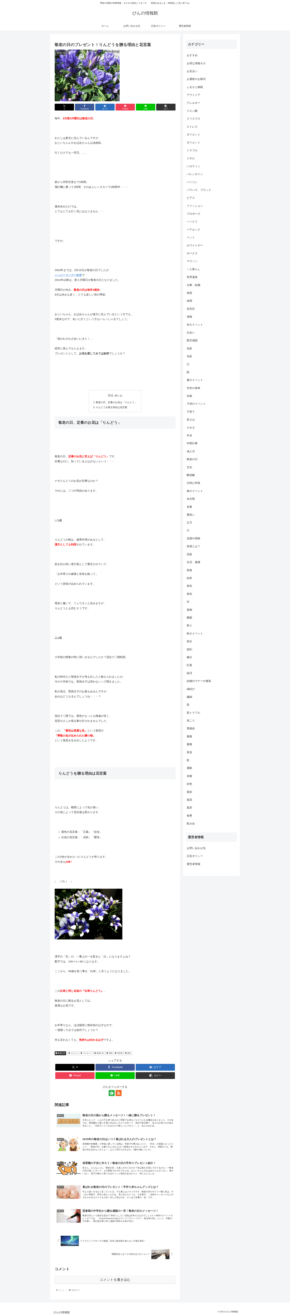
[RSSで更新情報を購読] (119, 1093)
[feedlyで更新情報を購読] (112, 1093)
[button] (166, 107)
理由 (110, 1053)
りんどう (74, 1053)
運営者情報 (193, 864)
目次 (110, 395)
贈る (129, 1053)
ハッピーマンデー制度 (68, 275)
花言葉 (120, 1053)
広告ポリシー (195, 856)
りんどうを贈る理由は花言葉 (111, 407)
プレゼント (87, 1053)
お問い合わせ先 (196, 848)
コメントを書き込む (115, 1280)
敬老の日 (61, 1053)
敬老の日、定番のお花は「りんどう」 (116, 402)
